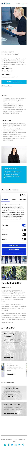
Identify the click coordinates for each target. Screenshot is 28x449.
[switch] (24, 230)
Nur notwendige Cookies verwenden (14, 253)
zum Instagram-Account (10, 413)
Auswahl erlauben (14, 249)
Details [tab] (14, 199)
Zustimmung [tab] (5, 199)
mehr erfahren (8, 357)
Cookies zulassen (14, 245)
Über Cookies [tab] (22, 199)
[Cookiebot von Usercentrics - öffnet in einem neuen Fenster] (20, 195)
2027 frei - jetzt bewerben (14, 82)
